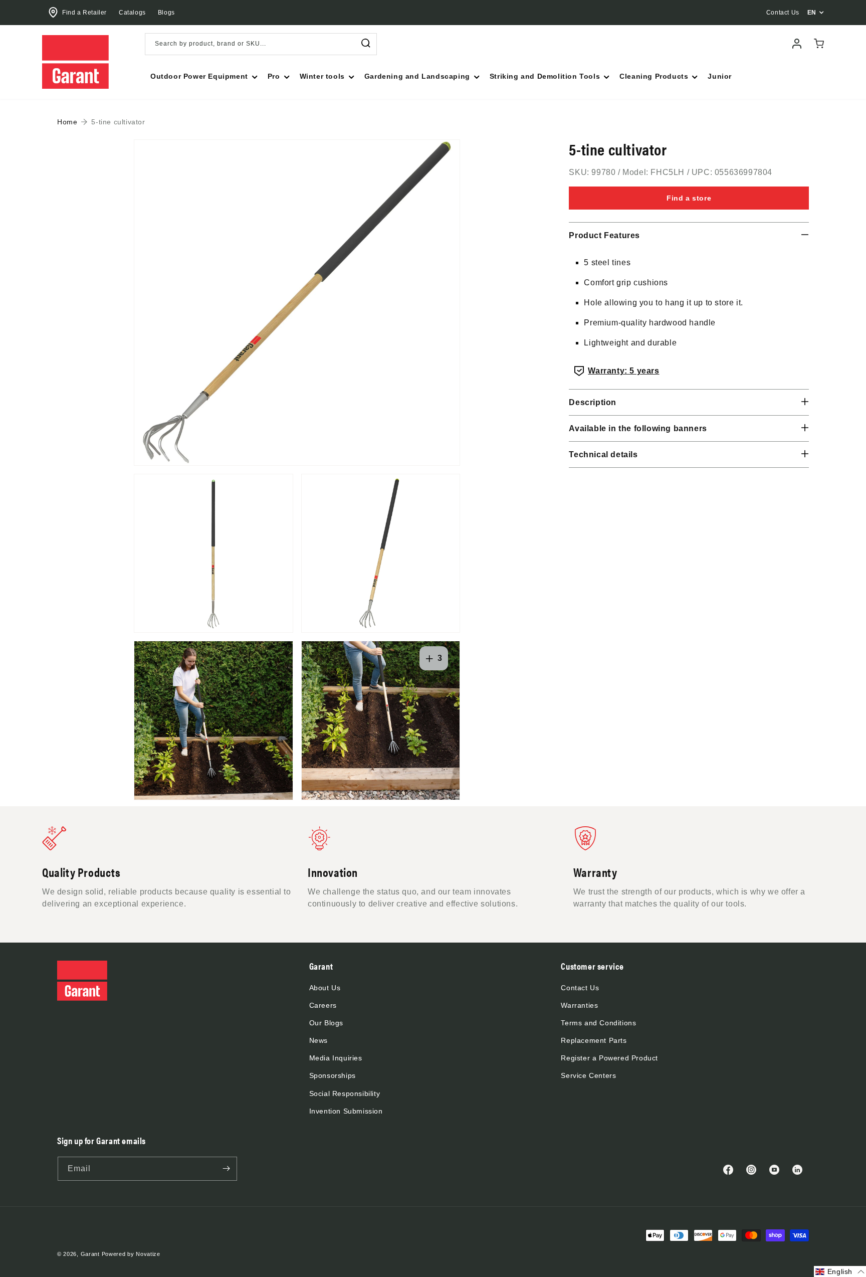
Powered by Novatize (131, 1254)
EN (811, 12)
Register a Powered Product (609, 1058)
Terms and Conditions (598, 1023)
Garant (90, 1254)
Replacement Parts (593, 1040)
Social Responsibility (344, 1093)
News (318, 1040)
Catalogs (132, 12)
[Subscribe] (226, 1168)
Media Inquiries (335, 1058)
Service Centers (588, 1075)
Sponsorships (332, 1075)
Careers (323, 1005)
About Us (325, 988)
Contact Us (580, 988)
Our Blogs (326, 1023)
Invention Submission (346, 1111)
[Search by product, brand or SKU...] (366, 43)
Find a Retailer (84, 12)
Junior (720, 76)
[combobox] (261, 44)
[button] (203, 76)
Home (67, 122)
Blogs (166, 12)
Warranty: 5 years (623, 371)
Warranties (579, 1005)
